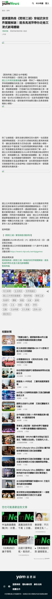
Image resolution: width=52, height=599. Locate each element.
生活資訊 (18, 291)
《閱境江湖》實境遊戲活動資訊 (17, 235)
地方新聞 (7, 291)
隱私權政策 (27, 584)
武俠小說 (37, 309)
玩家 (29, 300)
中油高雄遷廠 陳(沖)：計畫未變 (9, 526)
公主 (12, 305)
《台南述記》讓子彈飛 (9, 550)
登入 (47, 3)
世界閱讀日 (30, 291)
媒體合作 (16, 589)
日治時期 (14, 309)
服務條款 (16, 584)
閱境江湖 (39, 295)
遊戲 (22, 300)
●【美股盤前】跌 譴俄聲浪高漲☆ (42, 550)
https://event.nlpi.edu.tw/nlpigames (26, 251)
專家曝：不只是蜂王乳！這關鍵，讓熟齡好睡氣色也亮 (41, 526)
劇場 (37, 300)
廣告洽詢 (38, 584)
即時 (8, 11)
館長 (27, 305)
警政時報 (5, 31)
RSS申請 (39, 3)
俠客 (20, 305)
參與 (35, 305)
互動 (5, 309)
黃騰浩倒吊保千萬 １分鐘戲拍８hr (25, 526)
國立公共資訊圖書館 (10, 80)
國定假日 (7, 314)
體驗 (14, 300)
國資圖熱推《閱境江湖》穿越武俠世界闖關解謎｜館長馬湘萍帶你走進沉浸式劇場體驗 (25, 261)
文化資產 (26, 309)
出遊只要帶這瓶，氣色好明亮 (25, 550)
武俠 (5, 305)
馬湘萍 (6, 300)
